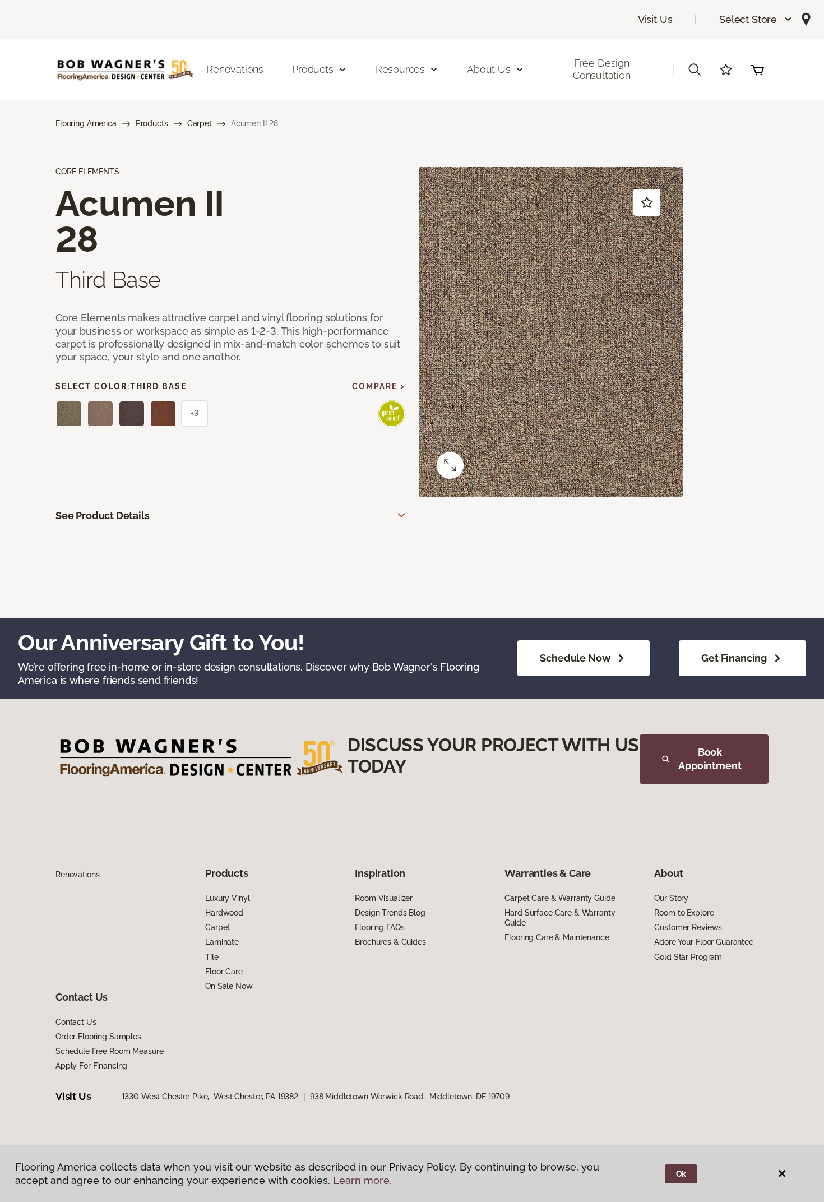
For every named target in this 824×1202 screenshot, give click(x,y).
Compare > (378, 386)
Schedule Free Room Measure (109, 1051)
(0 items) (757, 69)
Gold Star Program (688, 957)
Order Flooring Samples (98, 1036)
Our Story (671, 898)
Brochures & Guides (390, 941)
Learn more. (362, 1180)
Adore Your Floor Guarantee (703, 941)
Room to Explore (684, 912)
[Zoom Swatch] (450, 465)
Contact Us (75, 1022)
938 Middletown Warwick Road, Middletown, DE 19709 (410, 1096)
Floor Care (224, 971)
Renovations (234, 69)
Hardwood (224, 912)
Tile (211, 957)
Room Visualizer (384, 898)
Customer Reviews (688, 927)
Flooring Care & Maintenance (556, 937)
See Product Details (102, 515)
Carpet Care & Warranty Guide (559, 898)
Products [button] (313, 69)
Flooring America (86, 123)
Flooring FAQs (379, 927)
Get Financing (734, 658)
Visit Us (655, 19)
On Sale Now (228, 986)
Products (152, 123)
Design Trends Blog (390, 912)
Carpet (199, 123)
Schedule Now (575, 658)
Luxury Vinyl (227, 898)
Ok (681, 1173)
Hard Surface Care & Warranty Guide (559, 917)
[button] (756, 19)
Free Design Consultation (602, 69)
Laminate (222, 941)
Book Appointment (709, 758)
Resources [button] (400, 69)
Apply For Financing (91, 1065)
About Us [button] (489, 69)
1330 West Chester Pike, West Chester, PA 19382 (210, 1096)
